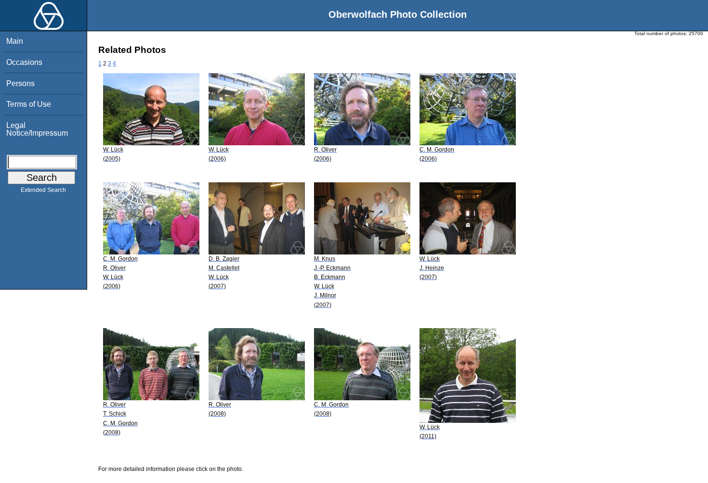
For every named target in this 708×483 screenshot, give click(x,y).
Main (14, 41)
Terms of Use (28, 104)
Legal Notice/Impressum (37, 129)
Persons (20, 83)
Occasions (24, 62)
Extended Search (43, 190)
